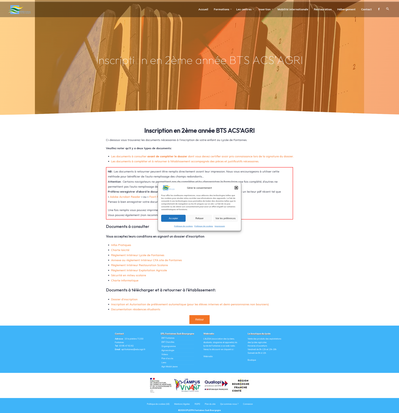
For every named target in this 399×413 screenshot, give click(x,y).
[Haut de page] (387, 401)
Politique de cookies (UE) (158, 404)
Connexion (248, 404)
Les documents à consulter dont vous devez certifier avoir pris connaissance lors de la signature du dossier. (202, 156)
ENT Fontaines (168, 338)
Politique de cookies (183, 226)
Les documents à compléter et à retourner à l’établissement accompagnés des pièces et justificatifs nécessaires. (185, 161)
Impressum (220, 226)
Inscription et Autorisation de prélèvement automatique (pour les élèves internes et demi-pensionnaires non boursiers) (190, 304)
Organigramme (168, 346)
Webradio (208, 356)
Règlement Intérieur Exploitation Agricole (139, 270)
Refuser (199, 218)
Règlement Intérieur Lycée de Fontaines (137, 255)
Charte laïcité (120, 250)
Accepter (173, 218)
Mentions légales (182, 404)
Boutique (252, 360)
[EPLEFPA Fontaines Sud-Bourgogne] (20, 9)
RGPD (197, 404)
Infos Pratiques (121, 245)
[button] (236, 187)
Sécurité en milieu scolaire (128, 275)
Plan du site (210, 404)
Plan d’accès (167, 358)
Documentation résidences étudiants (135, 309)
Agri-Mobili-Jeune (169, 366)
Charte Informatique (124, 280)
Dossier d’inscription (124, 299)
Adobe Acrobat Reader (125, 197)
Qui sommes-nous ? (229, 404)
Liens (163, 362)
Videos (164, 354)
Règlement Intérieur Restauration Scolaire (139, 265)
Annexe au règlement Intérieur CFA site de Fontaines (146, 260)
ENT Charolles (167, 342)
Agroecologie (167, 350)
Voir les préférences (225, 218)
